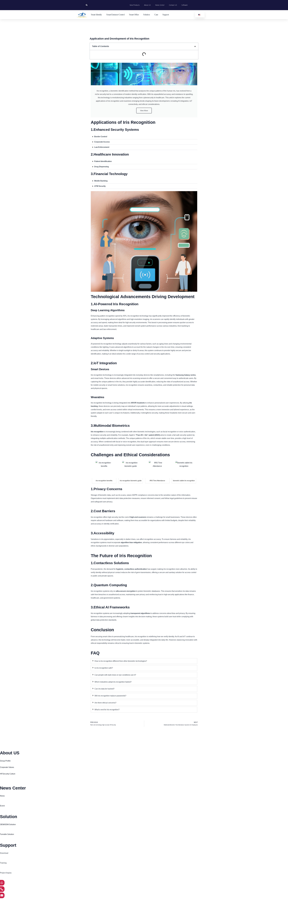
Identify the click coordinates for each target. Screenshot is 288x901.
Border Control (100, 137)
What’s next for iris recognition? (106, 710)
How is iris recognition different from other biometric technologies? (120, 661)
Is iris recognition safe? (103, 668)
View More (144, 110)
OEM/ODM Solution (8, 824)
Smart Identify (96, 14)
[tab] (144, 661)
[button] (86, 5)
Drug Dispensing (101, 167)
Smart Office (134, 14)
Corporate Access (102, 142)
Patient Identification (103, 161)
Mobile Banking (101, 181)
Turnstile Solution (7, 834)
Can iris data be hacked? (104, 689)
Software (184, 5)
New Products (135, 5)
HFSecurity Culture (7, 774)
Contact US (173, 5)
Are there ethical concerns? (105, 703)
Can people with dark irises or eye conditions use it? (115, 675)
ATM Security (100, 186)
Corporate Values (7, 767)
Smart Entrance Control (115, 14)
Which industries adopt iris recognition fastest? (113, 682)
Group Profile (5, 761)
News (2, 796)
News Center (159, 5)
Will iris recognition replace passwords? (110, 696)
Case (156, 14)
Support (165, 14)
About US (147, 5)
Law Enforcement (101, 147)
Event (2, 806)
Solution (146, 14)
